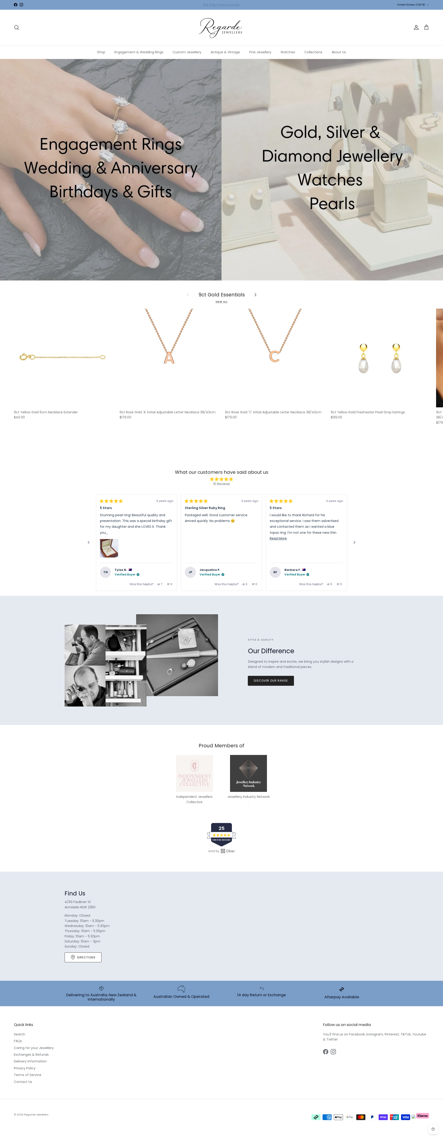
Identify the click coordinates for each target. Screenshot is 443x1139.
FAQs (18, 1041)
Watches (288, 52)
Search (19, 1034)
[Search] (16, 27)
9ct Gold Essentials (221, 295)
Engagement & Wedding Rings (138, 52)
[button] (109, 548)
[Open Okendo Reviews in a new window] (221, 851)
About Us (339, 52)
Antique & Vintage (225, 52)
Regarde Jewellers (36, 1114)
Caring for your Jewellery (34, 1048)
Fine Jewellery (260, 52)
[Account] (415, 27)
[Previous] (88, 542)
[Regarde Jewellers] (221, 27)
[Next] (354, 542)
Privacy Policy (25, 1068)
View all (222, 302)
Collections (313, 52)
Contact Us (23, 1081)
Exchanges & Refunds (31, 1054)
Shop (101, 52)
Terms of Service (27, 1075)
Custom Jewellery (187, 52)
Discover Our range (271, 681)
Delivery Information (30, 1061)
